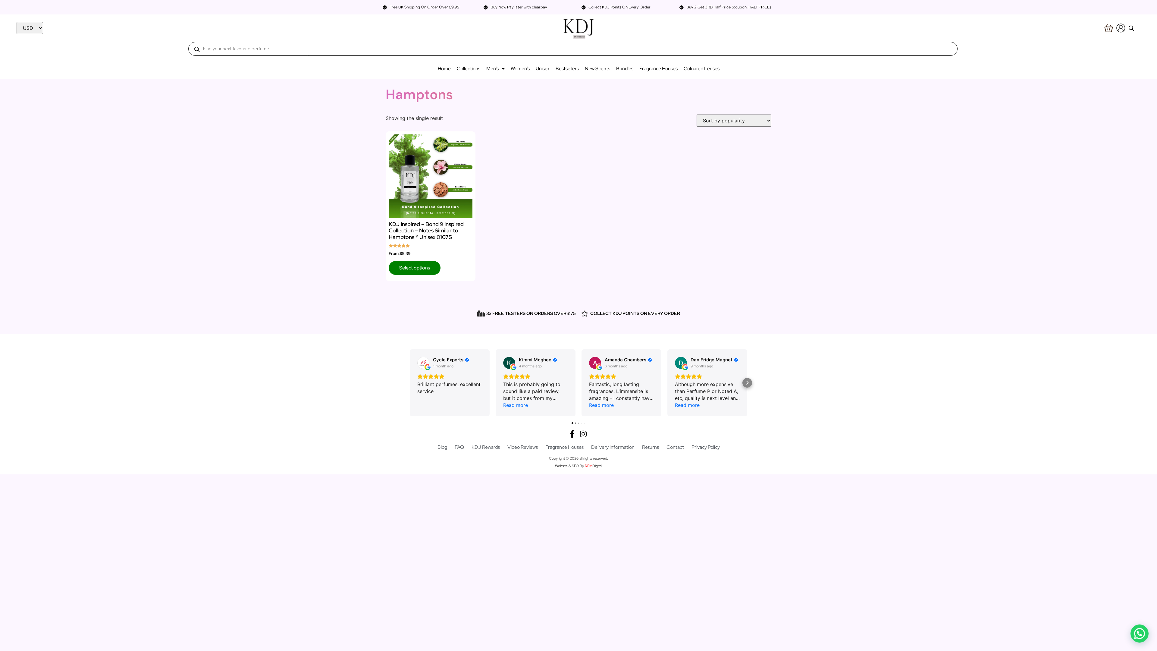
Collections (468, 68)
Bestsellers (567, 68)
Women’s (520, 68)
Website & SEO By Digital (578, 466)
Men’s (492, 68)
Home (444, 68)
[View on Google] (423, 363)
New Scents (597, 68)
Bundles (624, 68)
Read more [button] (515, 405)
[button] (410, 383)
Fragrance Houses (658, 68)
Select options (414, 268)
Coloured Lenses (702, 68)
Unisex (543, 68)
